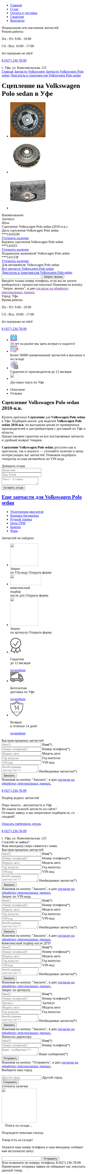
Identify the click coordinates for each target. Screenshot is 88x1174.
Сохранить (10, 1082)
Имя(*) (47, 744)
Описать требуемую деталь (21, 824)
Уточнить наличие (15, 238)
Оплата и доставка (23, 13)
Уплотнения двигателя (26, 511)
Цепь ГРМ (17, 523)
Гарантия (17, 16)
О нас (14, 9)
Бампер (15, 527)
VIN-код (48, 762)
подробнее (18, 670)
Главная (16, 5)
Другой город (52, 1077)
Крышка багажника (24, 515)
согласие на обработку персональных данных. (38, 781)
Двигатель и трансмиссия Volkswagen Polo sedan (37, 272)
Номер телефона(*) (56, 749)
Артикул (48, 1003)
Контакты (17, 20)
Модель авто (51, 753)
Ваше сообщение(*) (53, 1054)
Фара (14, 531)
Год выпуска (51, 758)
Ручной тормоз (21, 519)
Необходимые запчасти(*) (58, 771)
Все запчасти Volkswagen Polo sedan (28, 268)
